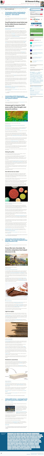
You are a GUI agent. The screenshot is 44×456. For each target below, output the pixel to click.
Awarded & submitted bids (10, 433)
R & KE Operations (13, 443)
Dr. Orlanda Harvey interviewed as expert (38, 49)
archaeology (8, 426)
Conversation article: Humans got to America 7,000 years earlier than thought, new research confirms (16, 97)
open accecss (32, 440)
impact (34, 77)
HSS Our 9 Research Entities (34, 437)
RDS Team (8, 4)
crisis (14, 426)
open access (36, 440)
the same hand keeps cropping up (18, 306)
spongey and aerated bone (20, 384)
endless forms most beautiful (19, 304)
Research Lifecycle (37, 4)
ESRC (37, 75)
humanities (39, 437)
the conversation (9, 235)
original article (9, 393)
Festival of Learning (23, 436)
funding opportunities (35, 76)
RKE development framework (15, 447)
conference (34, 74)
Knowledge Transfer (10, 440)
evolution (14, 395)
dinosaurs (12, 395)
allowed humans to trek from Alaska (16, 135)
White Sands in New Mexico (16, 36)
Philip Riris (16, 427)
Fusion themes (9, 437)
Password (36, 13)
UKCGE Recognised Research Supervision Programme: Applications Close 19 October (38, 46)
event (39, 75)
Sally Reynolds (19, 395)
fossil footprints (18, 426)
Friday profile (27, 436)
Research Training (9, 447)
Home (6, 4)
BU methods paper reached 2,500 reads (37, 42)
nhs (29, 440)
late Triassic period (24, 280)
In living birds (6, 353)
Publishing (9, 443)
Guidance (22, 437)
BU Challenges (18, 433)
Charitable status (28, 454)
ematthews (8, 16)
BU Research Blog (32, 1)
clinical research (36, 72)
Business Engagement (29, 433)
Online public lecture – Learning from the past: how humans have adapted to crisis (16, 399)
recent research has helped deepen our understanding (17, 272)
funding (31, 76)
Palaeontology (12, 427)
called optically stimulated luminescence (20, 215)
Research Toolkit (32, 4)
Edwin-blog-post (35, 75)
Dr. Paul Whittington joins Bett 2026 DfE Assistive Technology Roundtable (37, 57)
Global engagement (14, 437)
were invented (13, 33)
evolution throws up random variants (18, 302)
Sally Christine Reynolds (22, 28)
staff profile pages (21, 447)
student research (38, 447)
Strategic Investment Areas (27, 447)
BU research (32, 72)
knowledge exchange (40, 77)
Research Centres (37, 443)
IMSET (21, 426)
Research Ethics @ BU (21, 4)
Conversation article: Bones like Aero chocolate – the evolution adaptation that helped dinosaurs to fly (16, 240)
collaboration (34, 73)
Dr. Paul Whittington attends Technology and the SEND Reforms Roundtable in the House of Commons (38, 53)
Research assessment (31, 443)
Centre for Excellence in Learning (35, 433)
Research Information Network (36, 86)
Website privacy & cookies (34, 454)
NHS (28, 440)
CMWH (41, 72)
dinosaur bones (9, 395)
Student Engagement (33, 447)
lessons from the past (24, 426)
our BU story (10, 427)
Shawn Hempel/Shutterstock (8, 339)
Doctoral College (40, 74)
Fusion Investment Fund (40, 436)
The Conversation (22, 18)
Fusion (39, 76)
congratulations (37, 74)
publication (41, 79)
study (20, 130)
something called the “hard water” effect (18, 161)
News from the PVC (24, 440)
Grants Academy (18, 437)
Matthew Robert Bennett (8, 28)
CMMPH (39, 72)
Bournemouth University (3, 3)
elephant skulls (21, 365)
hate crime (25, 437)
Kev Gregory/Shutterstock (8, 300)
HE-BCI (28, 437)
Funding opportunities (32, 436)
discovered (13, 34)
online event (7, 427)
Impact (28, 4)
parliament (39, 440)
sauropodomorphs (21, 279)
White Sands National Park (14, 235)
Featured (16, 395)
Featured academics (18, 436)
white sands (8, 92)
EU (38, 75)
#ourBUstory (15, 422)
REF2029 (28, 443)
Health (41, 76)
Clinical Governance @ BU (14, 4)
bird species (20, 362)
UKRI (31, 97)
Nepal (34, 78)
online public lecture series (15, 421)
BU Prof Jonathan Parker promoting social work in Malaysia (38, 61)
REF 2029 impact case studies (19, 443)
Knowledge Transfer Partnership (16, 440)
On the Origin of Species (18, 319)
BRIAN (15, 433)
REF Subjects (24, 443)
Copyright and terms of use (40, 454)
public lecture (18, 427)
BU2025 (25, 433)
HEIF (30, 437)
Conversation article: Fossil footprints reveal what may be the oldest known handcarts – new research (15, 13)
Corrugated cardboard (8, 315)
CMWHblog (31, 73)
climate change (11, 426)
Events (41, 75)
